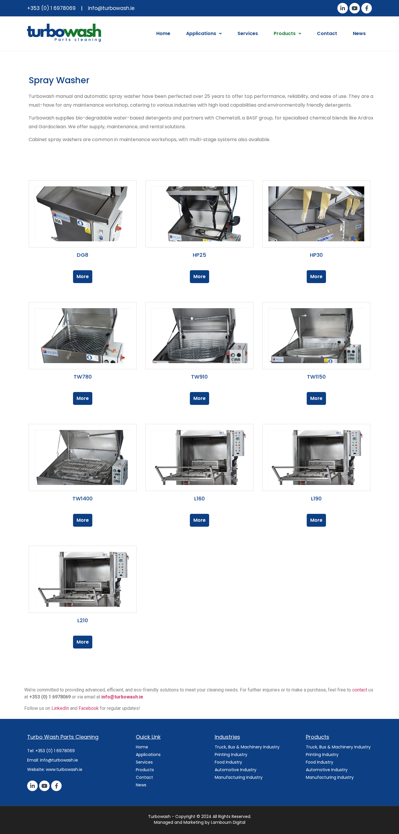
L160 (199, 498)
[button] (204, 33)
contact (360, 690)
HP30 (316, 255)
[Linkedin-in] (342, 8)
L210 (82, 620)
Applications (201, 33)
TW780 (83, 376)
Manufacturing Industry (239, 777)
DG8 (82, 255)
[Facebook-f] (366, 8)
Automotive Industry (235, 770)
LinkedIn (60, 708)
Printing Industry (231, 754)
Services (247, 33)
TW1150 (316, 376)
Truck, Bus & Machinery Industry (248, 747)
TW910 (199, 376)
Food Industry (228, 762)
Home (163, 33)
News (359, 33)
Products (285, 33)
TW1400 (82, 498)
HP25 (199, 255)
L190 (316, 498)
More (83, 276)
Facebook (89, 708)
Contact (327, 33)
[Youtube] (354, 8)
